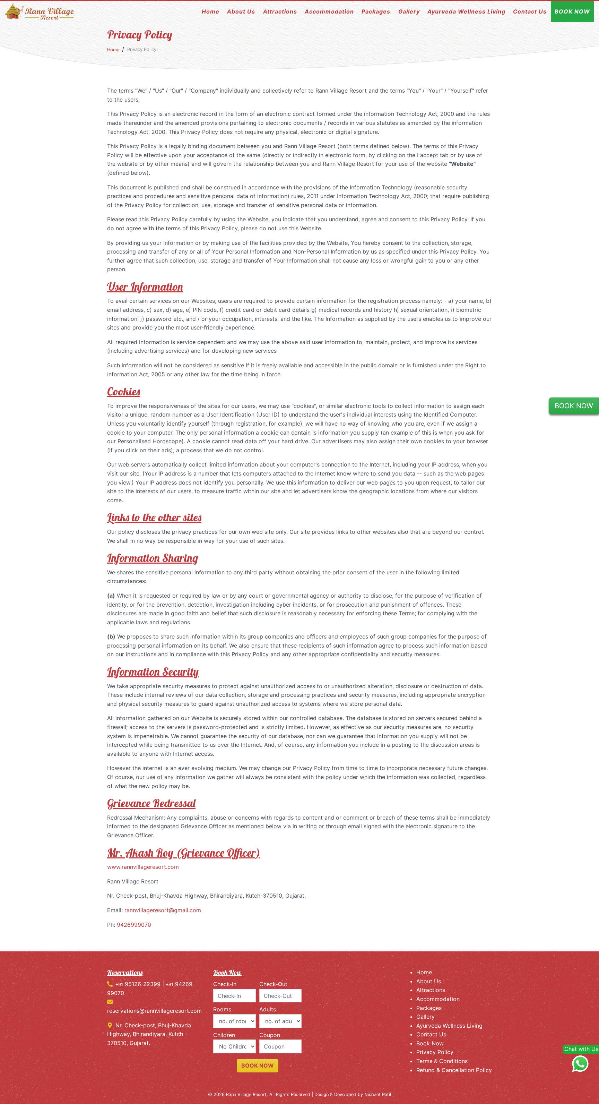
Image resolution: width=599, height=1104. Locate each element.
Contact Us (530, 11)
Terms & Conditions (442, 1061)
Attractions (280, 11)
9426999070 (134, 924)
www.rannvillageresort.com (143, 866)
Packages (376, 11)
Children (224, 1035)
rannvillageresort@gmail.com (162, 910)
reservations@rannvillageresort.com (154, 1010)
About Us (241, 11)
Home (210, 11)
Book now (257, 1065)
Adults (267, 1009)
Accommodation (329, 11)
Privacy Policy (434, 1052)
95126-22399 (137, 984)
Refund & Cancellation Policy (454, 1070)
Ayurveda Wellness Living (466, 11)
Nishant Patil (377, 1094)
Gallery (409, 11)
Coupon (269, 1035)
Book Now (572, 11)
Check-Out (273, 984)
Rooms (222, 1009)
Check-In (224, 984)
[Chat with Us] (580, 1064)
